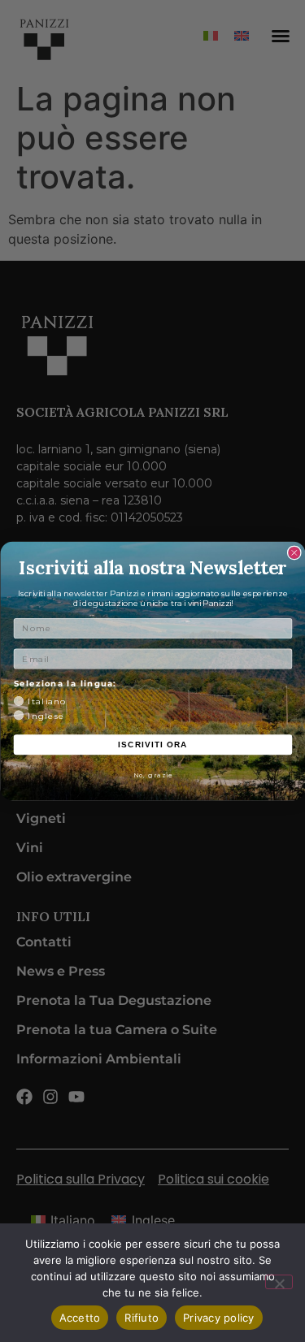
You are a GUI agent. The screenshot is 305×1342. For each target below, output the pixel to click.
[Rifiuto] (279, 1282)
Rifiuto (141, 1317)
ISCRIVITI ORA (152, 744)
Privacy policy (219, 1317)
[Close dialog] (294, 553)
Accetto (80, 1317)
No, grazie (152, 774)
